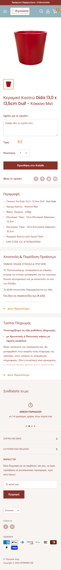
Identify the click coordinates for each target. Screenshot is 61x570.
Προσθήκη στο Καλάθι (30, 165)
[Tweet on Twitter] (48, 178)
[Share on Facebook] (36, 178)
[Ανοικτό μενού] (5, 11)
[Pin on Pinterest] (42, 178)
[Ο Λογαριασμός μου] (48, 11)
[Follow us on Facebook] (5, 526)
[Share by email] (55, 178)
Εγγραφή (13, 494)
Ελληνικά (9, 510)
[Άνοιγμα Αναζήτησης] (41, 11)
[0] (55, 11)
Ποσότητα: (9, 153)
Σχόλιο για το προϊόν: (15, 115)
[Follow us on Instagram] (12, 526)
